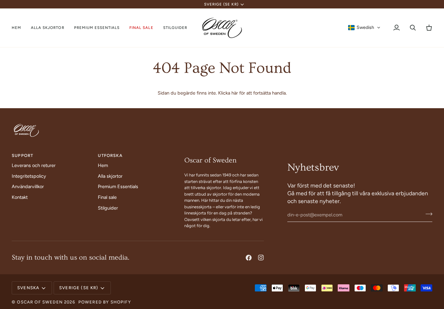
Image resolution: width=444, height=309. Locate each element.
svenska (28, 287)
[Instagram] (261, 258)
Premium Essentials (118, 186)
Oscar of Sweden (40, 302)
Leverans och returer (34, 165)
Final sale (107, 197)
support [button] (22, 155)
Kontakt (20, 197)
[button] (47, 27)
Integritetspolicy (29, 176)
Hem (103, 165)
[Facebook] (249, 258)
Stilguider (108, 208)
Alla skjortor (110, 176)
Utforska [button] (110, 155)
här (234, 93)
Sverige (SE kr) (221, 4)
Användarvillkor (28, 186)
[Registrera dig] (427, 214)
